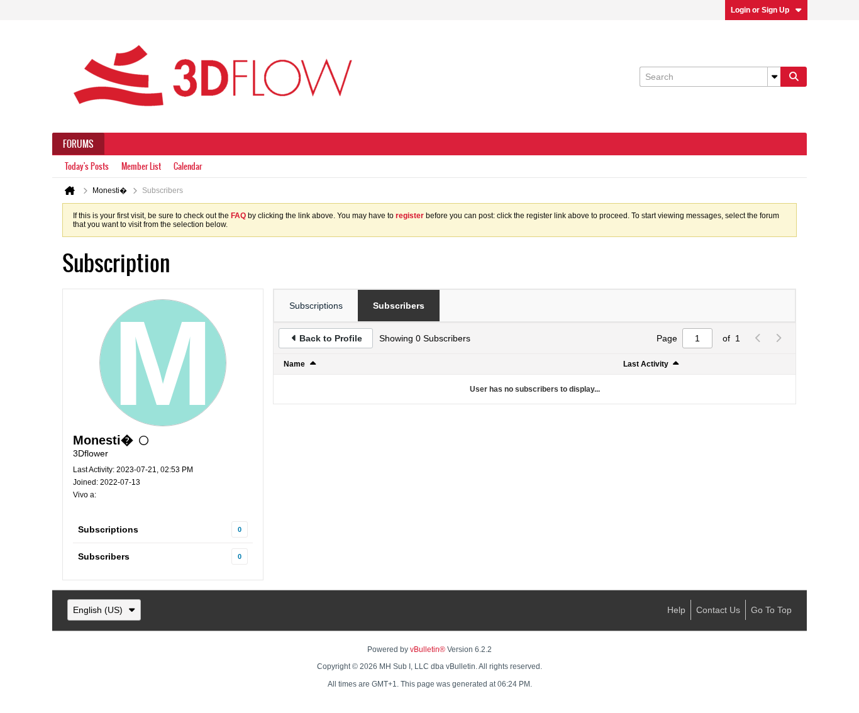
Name (294, 364)
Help (676, 610)
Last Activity (645, 364)
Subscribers (104, 556)
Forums (78, 144)
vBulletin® (427, 649)
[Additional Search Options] (774, 77)
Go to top (771, 610)
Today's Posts (87, 166)
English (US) (98, 610)
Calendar (188, 166)
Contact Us (718, 610)
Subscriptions (108, 529)
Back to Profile (330, 338)
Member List (141, 166)
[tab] (316, 305)
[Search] (793, 77)
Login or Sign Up (760, 10)
